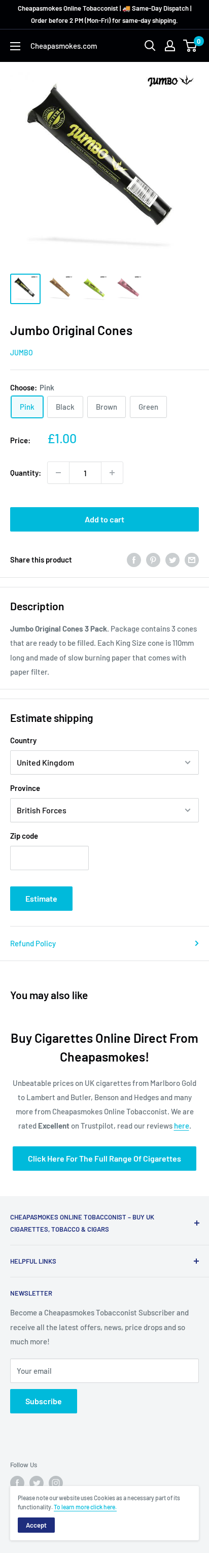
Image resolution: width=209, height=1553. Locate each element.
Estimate (41, 898)
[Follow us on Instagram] (56, 1483)
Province (25, 787)
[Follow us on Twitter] (36, 1483)
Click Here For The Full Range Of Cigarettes (104, 1158)
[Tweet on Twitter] (172, 559)
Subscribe (43, 1401)
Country (23, 740)
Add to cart (104, 519)
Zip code (24, 835)
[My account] (170, 45)
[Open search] (150, 45)
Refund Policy (33, 943)
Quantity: (25, 472)
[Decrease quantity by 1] (58, 472)
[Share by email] (192, 559)
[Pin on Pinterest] (153, 559)
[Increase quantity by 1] (112, 472)
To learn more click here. (85, 1506)
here (181, 1125)
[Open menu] (15, 46)
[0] (190, 46)
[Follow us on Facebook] (17, 1483)
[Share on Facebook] (134, 559)
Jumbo (21, 352)
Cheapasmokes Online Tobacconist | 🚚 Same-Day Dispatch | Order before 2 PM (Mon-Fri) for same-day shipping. (104, 14)
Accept (36, 1525)
